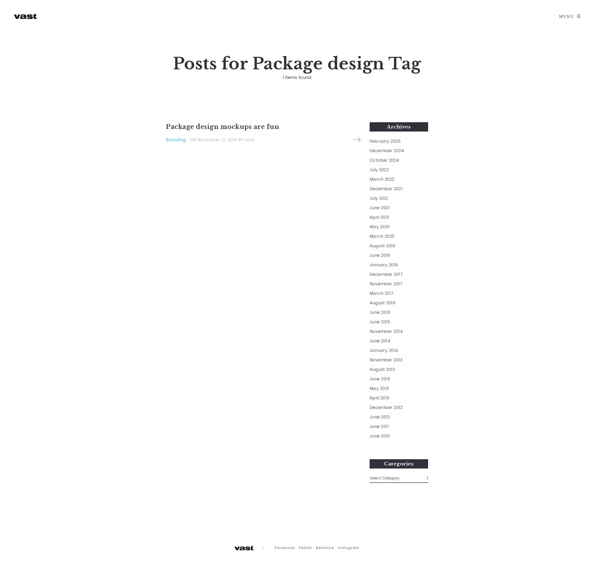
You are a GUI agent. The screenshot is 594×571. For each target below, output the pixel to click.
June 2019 (380, 255)
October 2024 (384, 160)
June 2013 (380, 379)
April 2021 (379, 217)
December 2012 (386, 407)
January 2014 (384, 350)
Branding (176, 140)
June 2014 (380, 341)
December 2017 (386, 274)
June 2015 (380, 322)
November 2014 (386, 331)
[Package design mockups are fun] (356, 139)
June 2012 (380, 417)
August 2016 (383, 303)
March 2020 (382, 236)
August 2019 (382, 246)
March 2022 (382, 179)
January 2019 (384, 265)
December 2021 (386, 188)
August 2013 (382, 369)
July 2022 (379, 169)
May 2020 (380, 227)
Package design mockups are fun (222, 127)
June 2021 (380, 207)
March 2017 (382, 293)
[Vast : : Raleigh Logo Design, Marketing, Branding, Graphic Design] (25, 16)
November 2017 (386, 284)
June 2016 (380, 312)
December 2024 (387, 150)
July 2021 (379, 198)
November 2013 (386, 360)
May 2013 (379, 388)
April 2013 (379, 398)
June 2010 (380, 436)
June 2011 (379, 426)
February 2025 (385, 141)
